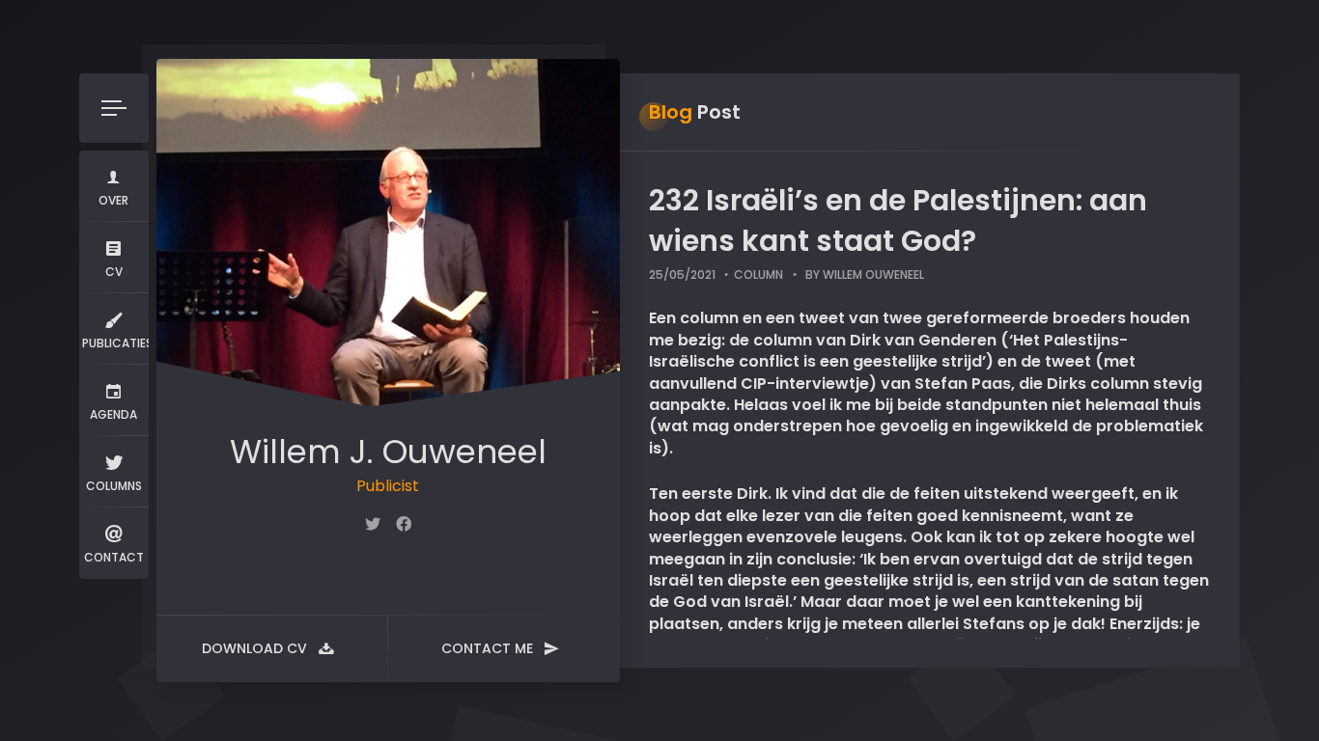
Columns (114, 486)
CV (114, 271)
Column (758, 274)
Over (113, 200)
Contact (114, 557)
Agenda (113, 414)
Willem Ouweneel (873, 274)
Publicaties (115, 343)
